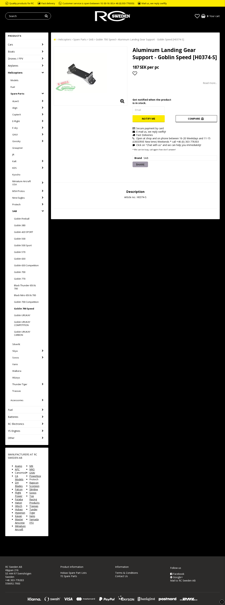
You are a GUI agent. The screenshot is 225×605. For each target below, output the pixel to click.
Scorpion (34, 486)
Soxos (15, 357)
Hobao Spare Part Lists (73, 572)
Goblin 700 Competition (26, 301)
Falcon (18, 489)
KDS (14, 167)
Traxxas (16, 391)
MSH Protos (18, 191)
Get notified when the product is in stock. (152, 101)
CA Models (19, 477)
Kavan (18, 516)
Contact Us (121, 576)
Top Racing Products (34, 499)
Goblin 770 (19, 278)
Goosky (16, 141)
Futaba (19, 499)
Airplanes (13, 65)
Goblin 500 (19, 238)
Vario (15, 364)
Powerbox (35, 476)
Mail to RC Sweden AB (183, 580)
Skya (15, 350)
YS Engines (14, 431)
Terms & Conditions (126, 572)
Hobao (19, 509)
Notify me (148, 118)
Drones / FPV (15, 58)
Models (14, 80)
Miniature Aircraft (20, 527)
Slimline (33, 489)
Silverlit (16, 344)
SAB (14, 211)
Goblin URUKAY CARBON (22, 333)
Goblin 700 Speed (24, 308)
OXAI (32, 472)
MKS (32, 469)
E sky (15, 127)
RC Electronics (16, 424)
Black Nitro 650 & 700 (25, 295)
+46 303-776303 (14, 580)
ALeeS (15, 101)
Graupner (17, 147)
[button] (197, 16)
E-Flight (16, 121)
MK (31, 466)
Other (11, 438)
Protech (16, 204)
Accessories (17, 400)
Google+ (177, 577)
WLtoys (16, 377)
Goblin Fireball (21, 218)
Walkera (16, 370)
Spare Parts (17, 93)
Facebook (178, 573)
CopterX (16, 114)
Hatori (18, 502)
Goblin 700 (19, 272)
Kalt (14, 161)
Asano (18, 466)
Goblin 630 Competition (26, 265)
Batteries (13, 416)
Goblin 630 (19, 258)
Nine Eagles (18, 197)
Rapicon (33, 482)
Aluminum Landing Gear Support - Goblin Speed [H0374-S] (151, 39)
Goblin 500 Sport (23, 245)
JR (13, 154)
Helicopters (15, 72)
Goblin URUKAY (22, 315)
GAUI (15, 134)
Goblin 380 (19, 225)
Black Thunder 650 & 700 (25, 287)
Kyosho (16, 174)
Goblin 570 (19, 252)
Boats (11, 51)
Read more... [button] (210, 83)
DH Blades (19, 484)
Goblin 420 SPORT (23, 232)
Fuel (13, 87)
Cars (10, 44)
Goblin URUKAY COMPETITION (22, 323)
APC (17, 469)
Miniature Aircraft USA (21, 183)
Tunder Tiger (33, 511)
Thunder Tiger (19, 384)
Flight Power (18, 494)
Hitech (18, 506)
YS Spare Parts (68, 576)
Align (14, 107)
